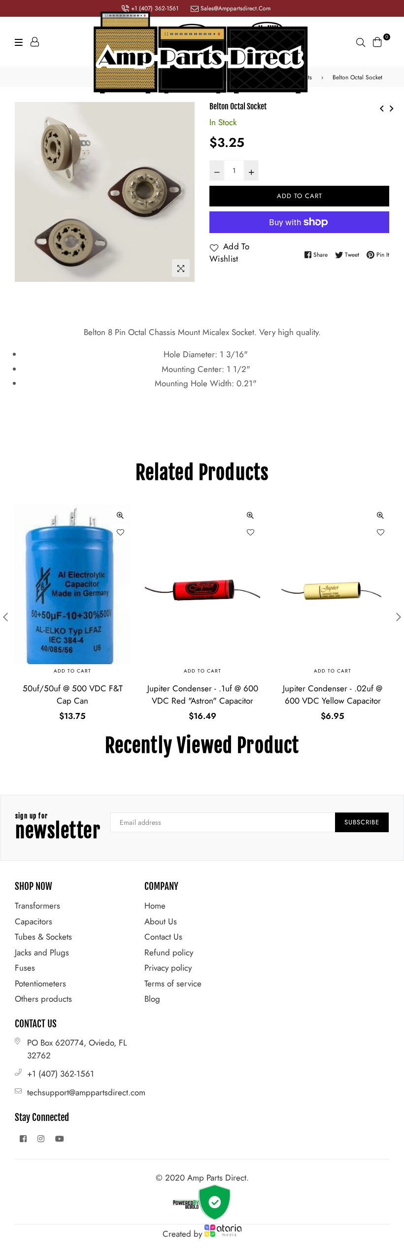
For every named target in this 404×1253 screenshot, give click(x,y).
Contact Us (163, 937)
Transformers (37, 906)
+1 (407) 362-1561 (60, 1074)
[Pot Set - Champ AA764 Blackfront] (392, 107)
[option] (105, 192)
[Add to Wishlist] (120, 531)
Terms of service (173, 983)
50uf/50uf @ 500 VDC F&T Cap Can (73, 694)
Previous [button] (5, 617)
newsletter (58, 828)
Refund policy (168, 952)
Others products (43, 999)
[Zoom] (181, 268)
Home (155, 906)
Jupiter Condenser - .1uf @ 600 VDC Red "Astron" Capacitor (202, 694)
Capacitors (33, 921)
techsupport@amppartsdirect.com (86, 1092)
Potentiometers (40, 983)
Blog (152, 999)
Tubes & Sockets (43, 937)
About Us (160, 921)
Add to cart (72, 671)
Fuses (25, 968)
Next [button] (398, 617)
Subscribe (361, 822)
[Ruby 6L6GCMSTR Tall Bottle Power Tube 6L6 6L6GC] (382, 107)
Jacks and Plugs (42, 952)
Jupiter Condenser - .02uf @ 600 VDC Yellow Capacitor (332, 694)
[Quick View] (120, 514)
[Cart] (377, 41)
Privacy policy (168, 968)
